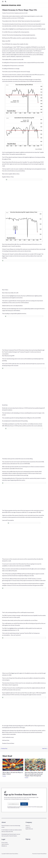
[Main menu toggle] (2, 1)
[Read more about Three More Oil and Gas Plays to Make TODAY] (12, 764)
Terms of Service (5, 844)
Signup (28, 839)
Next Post (45, 748)
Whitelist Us (4, 845)
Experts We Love (29, 828)
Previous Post (3, 748)
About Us (28, 825)
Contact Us (28, 827)
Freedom (4, 776)
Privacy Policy (5, 842)
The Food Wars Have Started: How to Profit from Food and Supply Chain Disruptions (34, 774)
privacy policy (39, 806)
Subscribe (24, 803)
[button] (5, 1)
